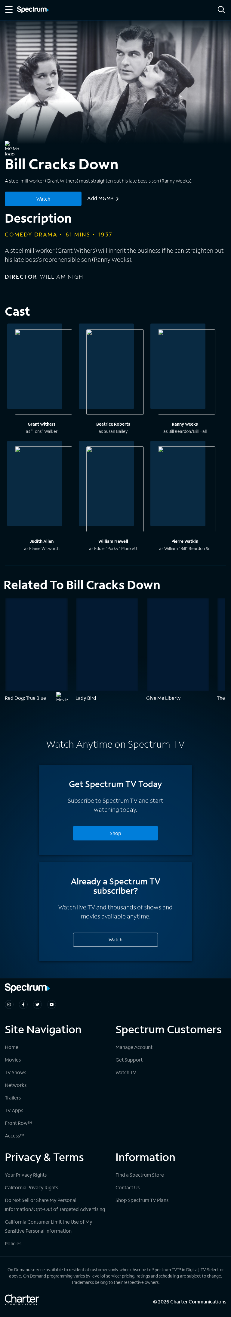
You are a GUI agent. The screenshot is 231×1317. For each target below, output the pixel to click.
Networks (15, 1085)
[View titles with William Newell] (115, 490)
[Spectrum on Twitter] (37, 1004)
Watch (43, 199)
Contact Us (128, 1187)
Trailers (13, 1097)
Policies (13, 1243)
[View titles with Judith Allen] (43, 490)
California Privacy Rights (31, 1187)
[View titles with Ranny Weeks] (186, 373)
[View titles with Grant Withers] (43, 373)
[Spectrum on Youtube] (51, 1004)
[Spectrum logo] (33, 10)
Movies (13, 1059)
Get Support (129, 1059)
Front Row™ (18, 1123)
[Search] (221, 10)
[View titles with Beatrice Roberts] (115, 373)
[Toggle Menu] (8, 9)
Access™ (14, 1135)
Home (11, 1047)
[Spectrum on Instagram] (9, 1004)
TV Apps (14, 1110)
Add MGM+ (100, 198)
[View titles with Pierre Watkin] (186, 490)
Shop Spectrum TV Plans (142, 1200)
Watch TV (126, 1072)
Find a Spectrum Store (140, 1175)
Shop (115, 833)
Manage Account (134, 1047)
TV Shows (15, 1072)
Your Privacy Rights (26, 1175)
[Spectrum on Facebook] (23, 1004)
